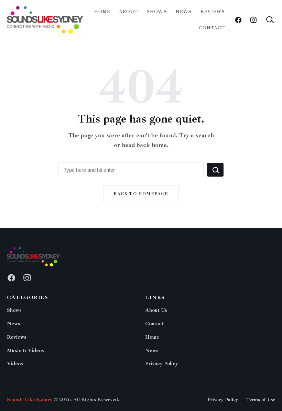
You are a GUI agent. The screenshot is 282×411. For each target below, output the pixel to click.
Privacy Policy (161, 363)
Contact (212, 28)
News (184, 11)
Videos (15, 363)
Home (102, 11)
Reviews (212, 11)
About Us (156, 310)
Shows (156, 11)
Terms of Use (260, 399)
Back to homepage (140, 194)
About (128, 11)
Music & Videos (25, 350)
